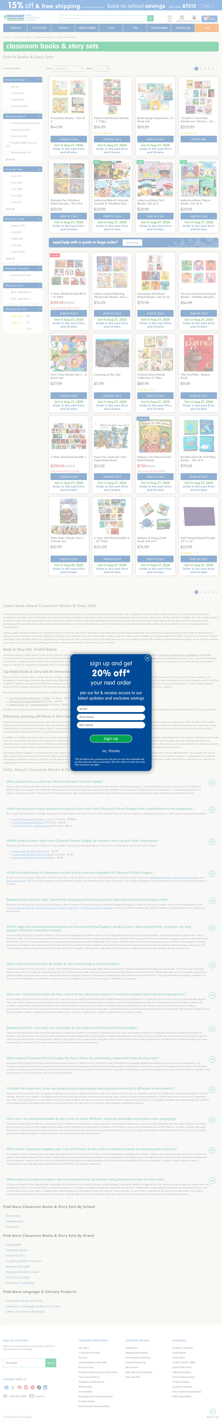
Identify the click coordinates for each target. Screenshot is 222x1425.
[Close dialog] (147, 658)
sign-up (111, 738)
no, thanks (111, 751)
